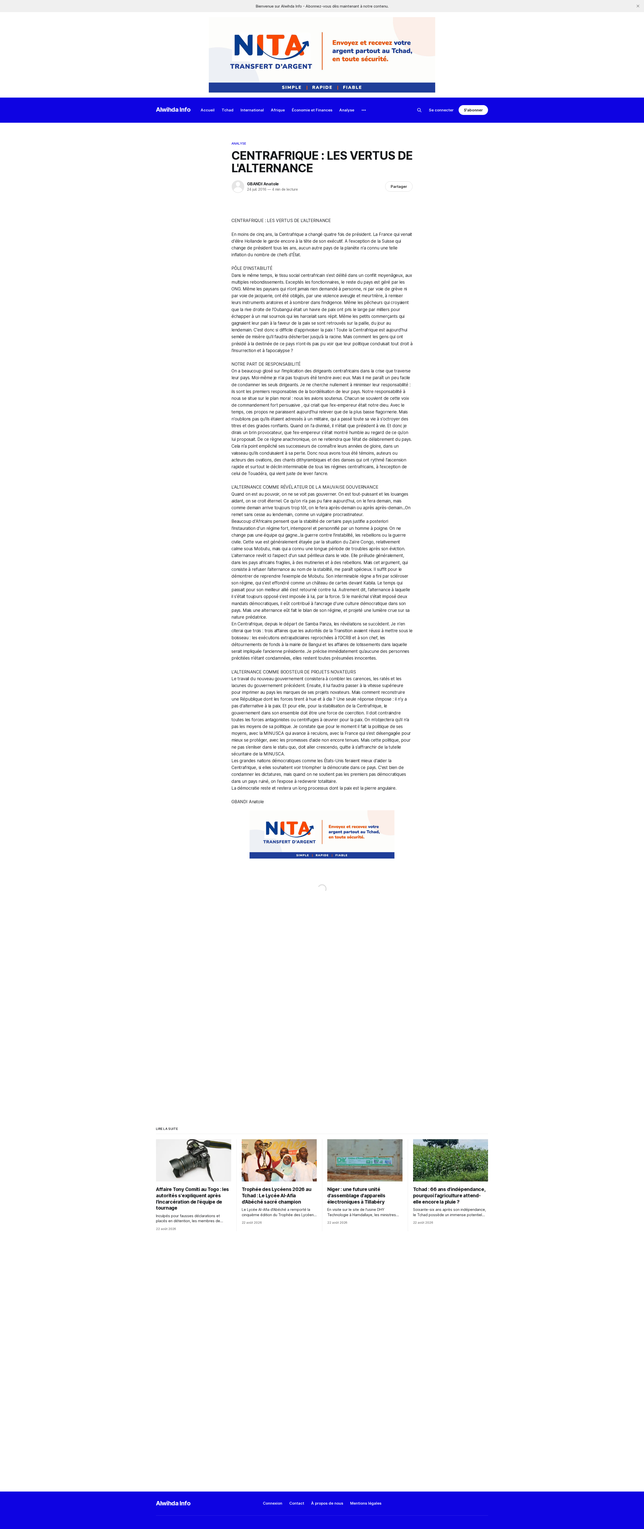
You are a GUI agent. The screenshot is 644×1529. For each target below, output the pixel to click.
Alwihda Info (173, 109)
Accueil (208, 110)
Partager (399, 186)
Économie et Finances (312, 110)
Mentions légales (365, 1503)
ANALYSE (238, 143)
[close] (638, 6)
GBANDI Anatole (263, 183)
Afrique (278, 110)
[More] (364, 110)
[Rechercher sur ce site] (419, 110)
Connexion (272, 1503)
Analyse (346, 110)
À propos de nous (327, 1503)
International (252, 110)
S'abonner (473, 110)
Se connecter (441, 110)
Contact (296, 1503)
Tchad (227, 110)
